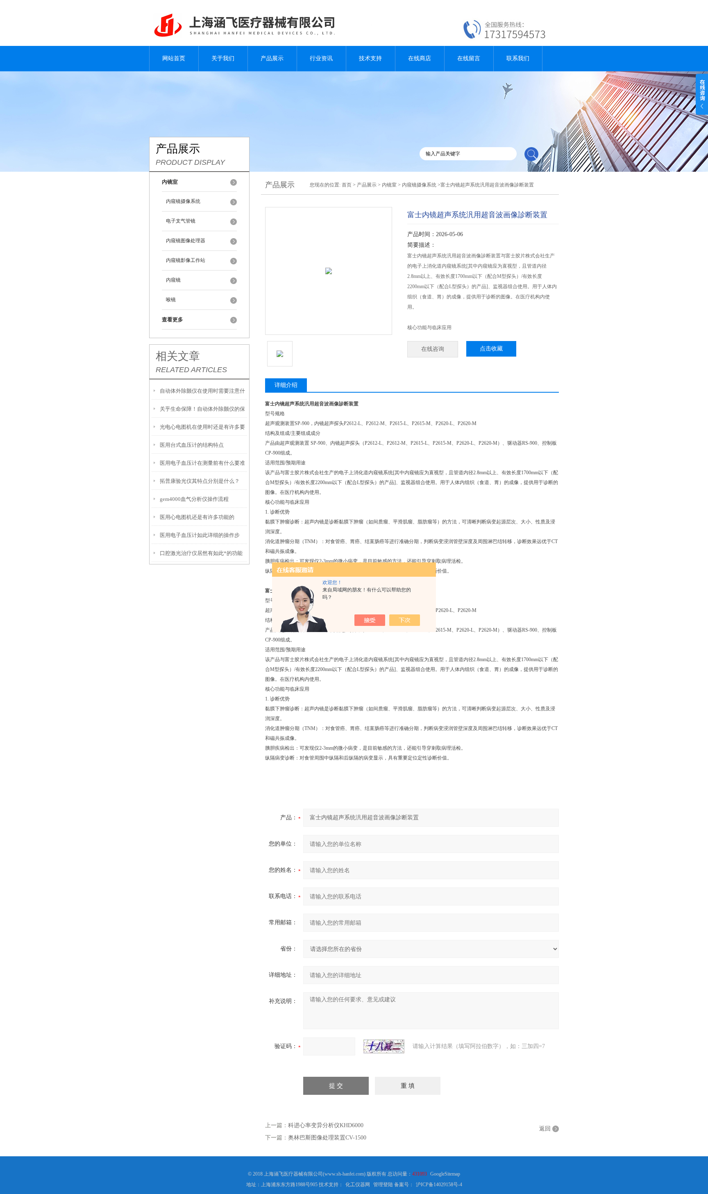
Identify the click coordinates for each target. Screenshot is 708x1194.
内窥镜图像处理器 (185, 240)
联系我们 (517, 58)
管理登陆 (383, 1184)
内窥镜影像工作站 (185, 260)
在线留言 (468, 58)
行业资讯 (321, 58)
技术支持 (370, 58)
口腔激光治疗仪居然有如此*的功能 (201, 553)
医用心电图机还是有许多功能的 (197, 517)
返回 (545, 1129)
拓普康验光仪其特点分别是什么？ (200, 481)
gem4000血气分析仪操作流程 (194, 499)
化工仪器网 (357, 1184)
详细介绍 (286, 385)
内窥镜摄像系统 (183, 201)
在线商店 (419, 58)
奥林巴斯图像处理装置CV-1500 (327, 1138)
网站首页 (173, 58)
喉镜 (171, 299)
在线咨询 (432, 349)
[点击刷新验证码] (383, 1046)
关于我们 (222, 58)
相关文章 (178, 356)
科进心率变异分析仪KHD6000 (325, 1125)
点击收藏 (491, 349)
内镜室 (389, 185)
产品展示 (272, 58)
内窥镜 (173, 280)
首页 (347, 185)
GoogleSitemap (445, 1174)
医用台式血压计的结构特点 (192, 445)
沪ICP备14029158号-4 (439, 1184)
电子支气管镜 (180, 221)
